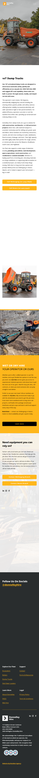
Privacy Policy (24, 694)
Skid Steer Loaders (9, 683)
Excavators (6, 671)
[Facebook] (9, 491)
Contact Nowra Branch (19, 483)
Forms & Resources (26, 675)
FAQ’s (4, 699)
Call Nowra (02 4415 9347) (19, 188)
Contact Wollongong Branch (19, 477)
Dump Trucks (7, 679)
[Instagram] (6, 491)
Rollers (4, 675)
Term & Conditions (26, 699)
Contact (22, 671)
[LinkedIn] (3, 491)
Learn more (19, 424)
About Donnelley (8, 694)
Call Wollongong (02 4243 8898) (19, 182)
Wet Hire (5, 703)
